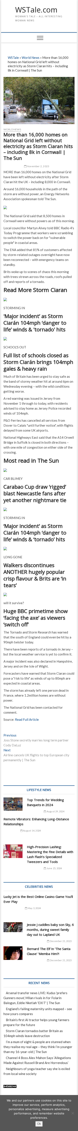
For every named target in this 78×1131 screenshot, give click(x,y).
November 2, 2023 (37, 166)
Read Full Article (27, 719)
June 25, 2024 (54, 868)
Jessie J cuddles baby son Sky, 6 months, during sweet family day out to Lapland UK (50, 929)
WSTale (13, 57)
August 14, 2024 (32, 830)
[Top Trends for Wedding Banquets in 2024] (13, 804)
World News (30, 57)
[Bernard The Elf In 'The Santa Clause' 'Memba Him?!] (13, 953)
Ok (39, 1123)
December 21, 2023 (60, 941)
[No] (72, 1113)
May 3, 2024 (34, 908)
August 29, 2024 (55, 811)
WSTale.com (36, 9)
